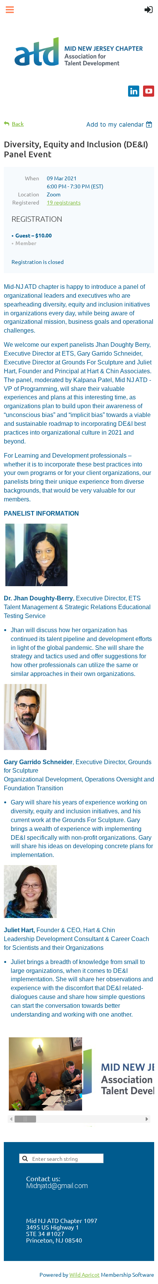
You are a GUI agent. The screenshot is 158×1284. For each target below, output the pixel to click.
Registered (25, 202)
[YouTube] (148, 91)
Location (28, 194)
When (32, 178)
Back (18, 123)
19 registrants (64, 202)
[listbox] (120, 124)
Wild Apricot (84, 1274)
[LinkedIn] (133, 91)
